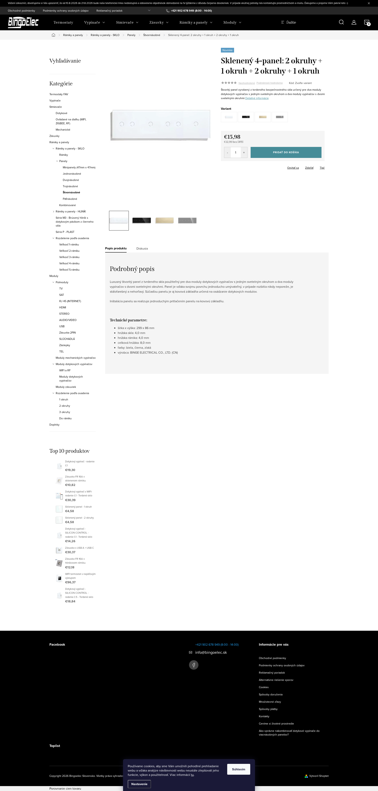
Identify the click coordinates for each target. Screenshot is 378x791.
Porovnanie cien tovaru (65, 788)
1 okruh (63, 399)
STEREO (64, 314)
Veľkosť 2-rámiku (69, 251)
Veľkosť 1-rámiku (69, 244)
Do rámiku (65, 418)
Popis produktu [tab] (116, 248)
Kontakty (264, 716)
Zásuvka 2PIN (67, 333)
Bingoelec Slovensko (193, 665)
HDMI (62, 307)
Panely (63, 161)
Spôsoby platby (268, 709)
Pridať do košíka (286, 152)
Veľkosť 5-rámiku (69, 270)
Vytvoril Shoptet (319, 776)
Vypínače (55, 100)
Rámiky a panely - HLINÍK (71, 211)
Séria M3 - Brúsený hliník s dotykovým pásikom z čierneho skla (75, 222)
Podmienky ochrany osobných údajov (66, 11)
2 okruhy (64, 406)
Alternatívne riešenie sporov (276, 680)
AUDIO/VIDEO (68, 320)
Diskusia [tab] (142, 248)
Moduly (53, 276)
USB (62, 326)
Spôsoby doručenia (271, 694)
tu (192, 775)
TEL (61, 351)
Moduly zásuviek (66, 387)
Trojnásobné (70, 186)
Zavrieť (248, 166)
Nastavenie (139, 784)
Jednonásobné (72, 174)
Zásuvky (54, 136)
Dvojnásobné (71, 180)
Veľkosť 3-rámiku (69, 257)
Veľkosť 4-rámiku (69, 263)
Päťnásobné (70, 199)
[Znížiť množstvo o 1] (227, 152)
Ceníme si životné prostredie (276, 724)
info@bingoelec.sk (211, 652)
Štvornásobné (71, 193)
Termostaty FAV (58, 94)
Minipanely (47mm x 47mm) (79, 167)
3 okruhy (64, 412)
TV (61, 288)
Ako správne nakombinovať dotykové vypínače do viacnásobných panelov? (289, 733)
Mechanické (63, 130)
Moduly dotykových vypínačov (74, 364)
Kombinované (67, 205)
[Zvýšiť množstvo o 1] (244, 152)
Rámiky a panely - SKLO (70, 148)
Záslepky (64, 345)
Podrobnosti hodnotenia (270, 83)
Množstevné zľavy (270, 702)
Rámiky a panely (59, 142)
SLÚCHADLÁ (67, 339)
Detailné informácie (257, 98)
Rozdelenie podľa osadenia (72, 238)
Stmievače (55, 107)
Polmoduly (62, 282)
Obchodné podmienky (21, 11)
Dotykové (61, 113)
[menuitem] (63, 22)
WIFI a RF (65, 370)
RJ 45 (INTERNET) (70, 301)
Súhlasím (238, 769)
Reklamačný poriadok (109, 11)
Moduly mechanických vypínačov (76, 358)
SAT (61, 295)
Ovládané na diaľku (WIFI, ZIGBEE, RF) (71, 121)
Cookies (264, 687)
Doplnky (54, 425)
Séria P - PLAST (65, 232)
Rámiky (63, 155)
